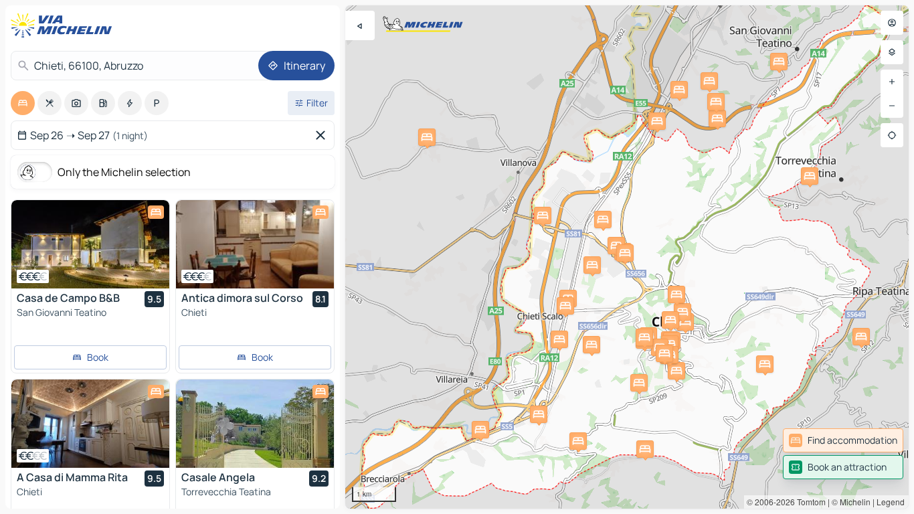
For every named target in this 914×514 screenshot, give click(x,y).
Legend (891, 501)
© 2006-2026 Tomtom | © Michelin (809, 501)
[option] (23, 103)
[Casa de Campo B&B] (90, 244)
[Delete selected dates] (323, 135)
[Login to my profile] (892, 23)
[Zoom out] (892, 106)
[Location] (892, 135)
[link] (843, 440)
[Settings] (892, 52)
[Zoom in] (892, 82)
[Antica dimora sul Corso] (255, 244)
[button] (709, 81)
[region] (90, 244)
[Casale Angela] (255, 423)
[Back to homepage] (64, 25)
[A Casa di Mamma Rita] (90, 423)
